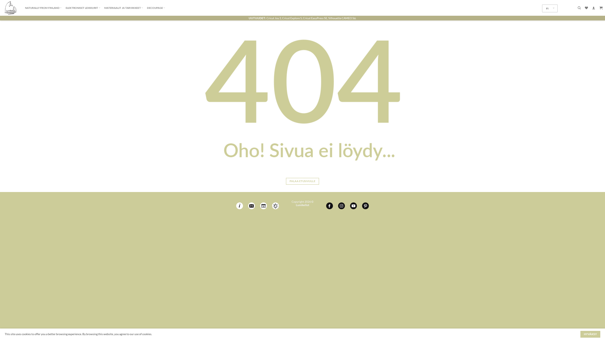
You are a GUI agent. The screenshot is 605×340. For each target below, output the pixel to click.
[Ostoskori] (601, 7)
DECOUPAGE (155, 7)
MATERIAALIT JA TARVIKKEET (122, 7)
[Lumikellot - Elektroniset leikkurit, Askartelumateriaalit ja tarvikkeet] (11, 8)
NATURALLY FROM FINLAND (42, 7)
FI (547, 8)
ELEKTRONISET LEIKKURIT (82, 7)
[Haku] (579, 8)
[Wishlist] (586, 7)
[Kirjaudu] (593, 7)
